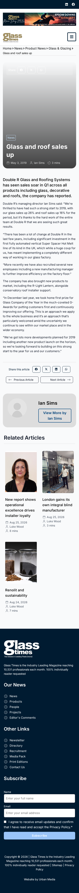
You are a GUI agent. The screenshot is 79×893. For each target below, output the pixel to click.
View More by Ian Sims (55, 415)
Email (7, 806)
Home (7, 48)
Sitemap (57, 865)
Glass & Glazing (60, 48)
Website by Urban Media (39, 879)
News (18, 48)
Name (7, 791)
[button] (21, 70)
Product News (35, 48)
